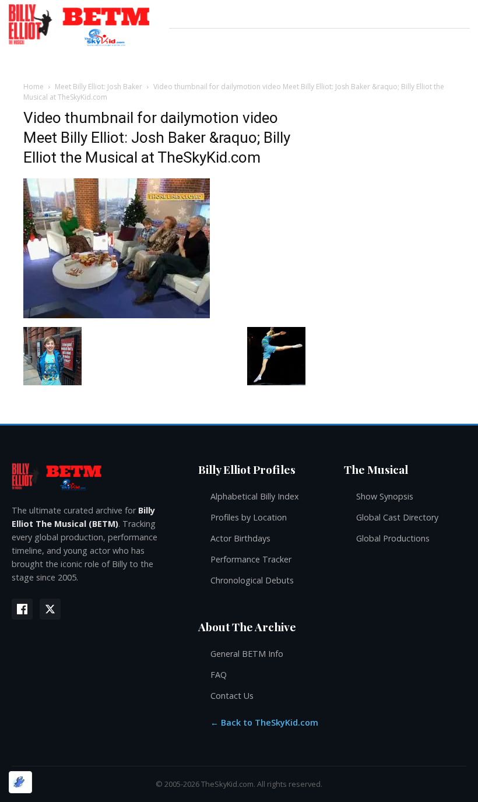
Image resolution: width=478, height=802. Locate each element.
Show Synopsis (384, 496)
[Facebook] (22, 609)
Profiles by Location (248, 517)
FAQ (218, 674)
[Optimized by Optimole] (20, 782)
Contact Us (232, 695)
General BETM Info (246, 653)
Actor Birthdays (240, 538)
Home (33, 87)
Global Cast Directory (397, 517)
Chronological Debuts (252, 580)
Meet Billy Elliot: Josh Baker (98, 87)
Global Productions (393, 538)
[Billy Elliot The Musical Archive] (93, 475)
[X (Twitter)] (50, 609)
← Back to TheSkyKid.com (264, 722)
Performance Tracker (250, 559)
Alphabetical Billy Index (254, 496)
